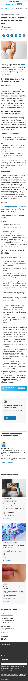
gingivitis (19, 137)
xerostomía (4, 177)
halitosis (23, 64)
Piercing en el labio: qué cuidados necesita (13, 588)
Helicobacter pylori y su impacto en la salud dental (13, 546)
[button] (2, 4)
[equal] (2, 639)
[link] (14, 4)
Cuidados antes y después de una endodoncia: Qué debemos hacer (13, 505)
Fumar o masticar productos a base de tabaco (13, 206)
